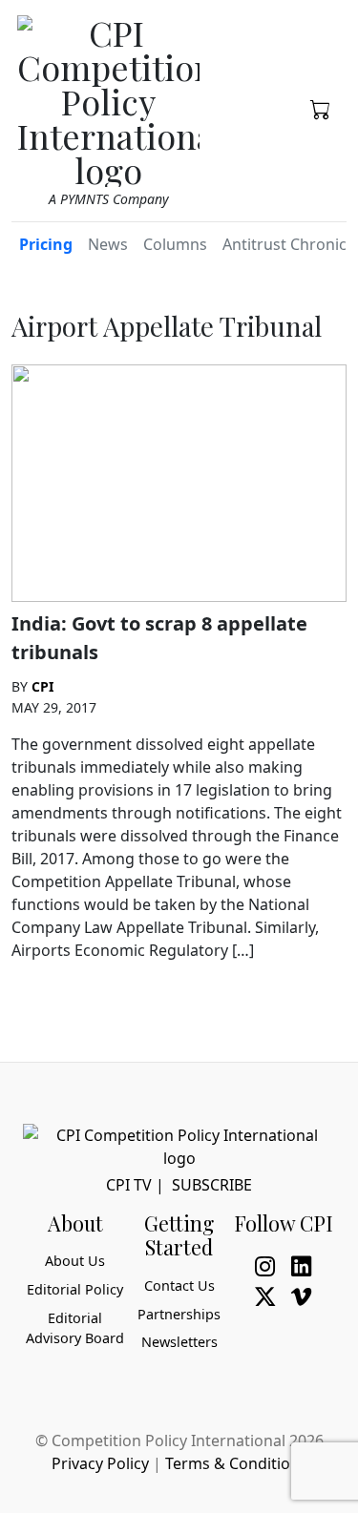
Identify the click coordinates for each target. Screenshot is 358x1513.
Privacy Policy (100, 1463)
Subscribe (212, 1184)
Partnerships (179, 1314)
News (108, 244)
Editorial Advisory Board (75, 1328)
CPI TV (129, 1184)
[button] (320, 107)
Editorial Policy (75, 1289)
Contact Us (179, 1285)
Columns (175, 244)
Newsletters (179, 1342)
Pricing (46, 244)
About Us (75, 1261)
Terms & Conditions (236, 1463)
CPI (42, 686)
